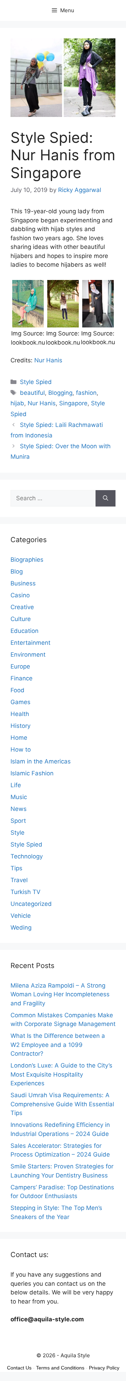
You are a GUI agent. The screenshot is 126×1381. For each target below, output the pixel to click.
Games (20, 702)
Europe (20, 666)
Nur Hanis (48, 360)
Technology (26, 856)
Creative (22, 607)
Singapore (73, 403)
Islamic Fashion (32, 773)
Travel (19, 880)
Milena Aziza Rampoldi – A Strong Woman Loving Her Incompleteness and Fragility (60, 994)
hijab (17, 403)
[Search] (105, 498)
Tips (16, 868)
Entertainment (30, 642)
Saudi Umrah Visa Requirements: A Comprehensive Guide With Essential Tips (62, 1104)
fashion (86, 392)
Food (17, 690)
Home (18, 737)
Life (15, 785)
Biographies (26, 559)
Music (18, 796)
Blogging (60, 392)
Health (19, 713)
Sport (18, 820)
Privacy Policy (104, 1368)
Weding (20, 927)
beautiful (32, 392)
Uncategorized (31, 903)
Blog (16, 571)
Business (23, 583)
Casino (20, 595)
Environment (28, 654)
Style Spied (36, 381)
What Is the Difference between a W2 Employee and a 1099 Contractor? (57, 1044)
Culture (20, 618)
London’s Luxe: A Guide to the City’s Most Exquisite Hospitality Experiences (61, 1074)
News (18, 808)
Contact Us (19, 1368)
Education (24, 630)
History (20, 725)
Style (17, 832)
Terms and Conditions (60, 1368)
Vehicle (20, 915)
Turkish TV (25, 891)
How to (20, 749)
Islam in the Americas (40, 761)
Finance (21, 678)
